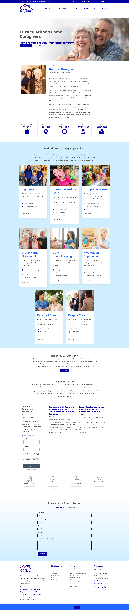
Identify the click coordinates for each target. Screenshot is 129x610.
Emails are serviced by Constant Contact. (30, 461)
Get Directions (98, 581)
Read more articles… (28, 436)
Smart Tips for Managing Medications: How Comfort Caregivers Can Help (92, 409)
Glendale (38, 592)
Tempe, (22, 592)
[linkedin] (105, 1)
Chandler (32, 592)
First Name (26, 446)
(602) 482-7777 (99, 584)
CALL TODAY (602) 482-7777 (81, 1)
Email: (39, 526)
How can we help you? (45, 539)
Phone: (40, 532)
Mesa (26, 592)
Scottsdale (23, 589)
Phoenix (29, 589)
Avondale (31, 594)
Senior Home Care (30, 1)
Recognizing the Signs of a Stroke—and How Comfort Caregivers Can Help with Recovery (62, 410)
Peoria (25, 594)
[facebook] (97, 1)
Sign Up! (31, 466)
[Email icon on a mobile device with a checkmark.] (26, 565)
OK (76, 607)
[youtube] (103, 1)
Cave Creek (38, 594)
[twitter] (100, 1)
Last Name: (41, 519)
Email (25, 438)
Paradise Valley (38, 589)
